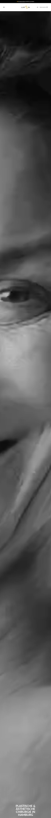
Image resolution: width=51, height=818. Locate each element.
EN (37, 7)
